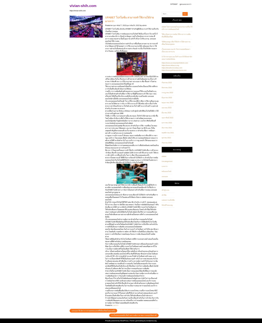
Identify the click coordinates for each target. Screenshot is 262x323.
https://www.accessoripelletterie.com (175, 63)
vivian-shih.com (83, 6)
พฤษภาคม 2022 (167, 103)
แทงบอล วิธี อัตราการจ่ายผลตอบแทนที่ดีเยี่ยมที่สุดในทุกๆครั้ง (93, 311)
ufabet (164, 156)
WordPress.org (167, 205)
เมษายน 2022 (167, 108)
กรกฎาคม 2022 (167, 92)
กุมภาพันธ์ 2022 (167, 118)
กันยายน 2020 (167, 143)
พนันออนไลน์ (166, 171)
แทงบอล (165, 176)
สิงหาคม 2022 (167, 87)
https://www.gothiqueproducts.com (174, 70)
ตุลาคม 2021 (166, 138)
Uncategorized (167, 161)
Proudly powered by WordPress (117, 321)
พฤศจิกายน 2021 (168, 133)
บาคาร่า (115, 305)
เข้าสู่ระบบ (165, 190)
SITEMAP (174, 4)
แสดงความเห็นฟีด (168, 200)
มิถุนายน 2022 (167, 97)
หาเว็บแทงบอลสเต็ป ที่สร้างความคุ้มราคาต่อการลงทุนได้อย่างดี (133, 315)
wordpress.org (151, 321)
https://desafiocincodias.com (172, 68)
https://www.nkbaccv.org (170, 65)
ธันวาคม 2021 (167, 128)
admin (144, 25)
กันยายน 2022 (167, 82)
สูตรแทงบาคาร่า (185, 4)
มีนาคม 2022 (166, 113)
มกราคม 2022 (167, 123)
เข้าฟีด (164, 195)
